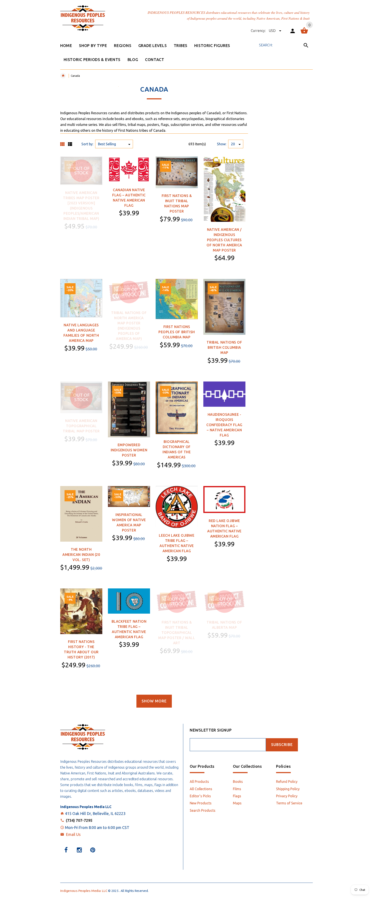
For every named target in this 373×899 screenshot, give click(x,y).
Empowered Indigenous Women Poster (129, 450)
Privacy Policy (286, 796)
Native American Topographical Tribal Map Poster (81, 426)
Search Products (202, 810)
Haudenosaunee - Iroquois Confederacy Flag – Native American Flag (224, 425)
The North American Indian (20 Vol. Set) (81, 554)
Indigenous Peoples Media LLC (83, 891)
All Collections (201, 789)
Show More (154, 701)
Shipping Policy (288, 789)
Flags (237, 796)
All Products (199, 781)
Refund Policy (286, 781)
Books (238, 781)
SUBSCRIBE (282, 745)
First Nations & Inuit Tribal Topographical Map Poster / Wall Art (176, 632)
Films (237, 789)
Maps (237, 803)
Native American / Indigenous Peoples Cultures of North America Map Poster (224, 240)
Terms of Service (289, 803)
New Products (201, 803)
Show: (221, 144)
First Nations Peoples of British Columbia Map (176, 332)
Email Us (73, 834)
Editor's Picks (200, 796)
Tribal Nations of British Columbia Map (224, 347)
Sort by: (87, 144)
